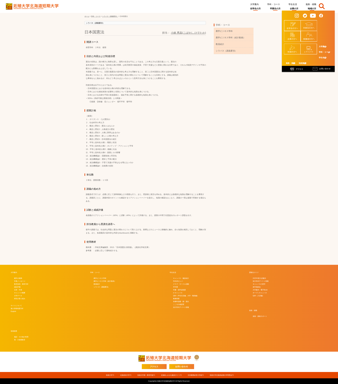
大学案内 (254, 4)
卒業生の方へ (310, 23)
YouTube (315, 15)
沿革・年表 (18, 290)
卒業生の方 (275, 8)
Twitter (307, 15)
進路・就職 (311, 4)
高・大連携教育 (19, 340)
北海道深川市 (125, 375)
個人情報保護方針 (17, 308)
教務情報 (176, 299)
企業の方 (294, 8)
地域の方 (312, 8)
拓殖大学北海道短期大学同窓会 (221, 375)
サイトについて (16, 306)
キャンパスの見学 (259, 284)
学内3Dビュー (178, 281)
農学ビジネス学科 (224, 31)
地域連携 (14, 331)
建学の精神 (18, 278)
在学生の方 (255, 8)
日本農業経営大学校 (195, 375)
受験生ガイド (254, 272)
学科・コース (273, 4)
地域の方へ (293, 46)
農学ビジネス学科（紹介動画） (230, 37)
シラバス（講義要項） (226, 51)
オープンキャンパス (260, 293)
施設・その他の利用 (21, 337)
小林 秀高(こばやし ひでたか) (188, 32)
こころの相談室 (178, 304)
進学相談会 (257, 287)
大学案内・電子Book (260, 290)
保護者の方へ (310, 33)
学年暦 (175, 287)
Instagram (299, 15)
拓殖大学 (109, 375)
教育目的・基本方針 (21, 284)
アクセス (297, 69)
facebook (323, 15)
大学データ (18, 296)
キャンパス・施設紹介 (181, 278)
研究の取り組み (19, 299)
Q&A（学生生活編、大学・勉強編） (186, 296)
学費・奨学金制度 (179, 290)
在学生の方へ (293, 23)
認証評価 (17, 287)
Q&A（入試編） (258, 296)
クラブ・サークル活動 (181, 284)
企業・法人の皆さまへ (293, 35)
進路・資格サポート (260, 316)
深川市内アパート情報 (181, 307)
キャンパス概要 (19, 293)
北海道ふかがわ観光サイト (170, 375)
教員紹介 (220, 44)
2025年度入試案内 (259, 278)
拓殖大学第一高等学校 (145, 375)
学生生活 (292, 4)
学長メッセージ (19, 281)
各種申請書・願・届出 (181, 301)
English (13, 311)
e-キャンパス (310, 46)
